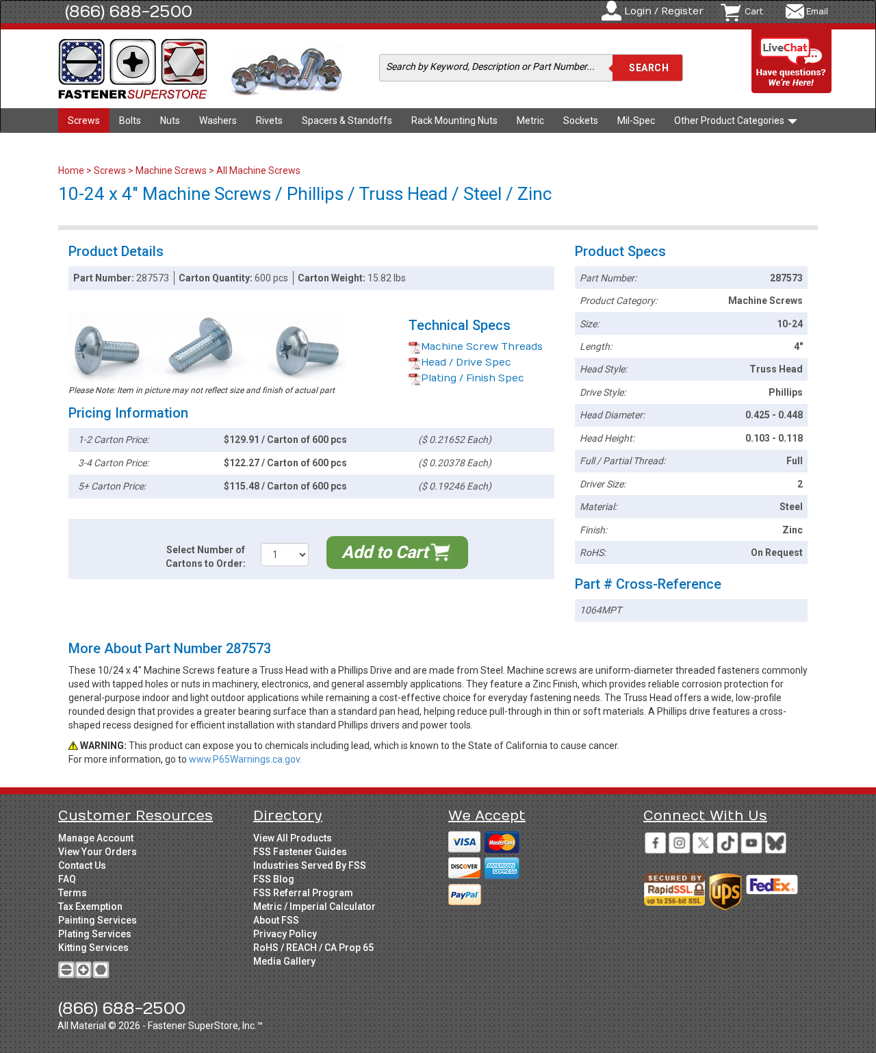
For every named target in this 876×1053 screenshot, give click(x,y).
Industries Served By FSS (309, 865)
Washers (218, 120)
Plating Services (94, 933)
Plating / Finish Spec (472, 378)
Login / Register (664, 11)
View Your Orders (97, 851)
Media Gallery (284, 961)
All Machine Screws (258, 170)
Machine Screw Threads (482, 347)
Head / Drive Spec (466, 362)
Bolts (130, 120)
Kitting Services (93, 947)
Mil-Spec (636, 120)
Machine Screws (171, 170)
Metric (530, 120)
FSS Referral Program (303, 892)
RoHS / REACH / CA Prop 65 (313, 947)
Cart (754, 11)
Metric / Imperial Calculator (314, 906)
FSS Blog (273, 879)
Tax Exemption (90, 906)
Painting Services (97, 920)
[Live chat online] (791, 62)
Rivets (269, 120)
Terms (72, 892)
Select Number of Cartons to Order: (206, 556)
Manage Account (95, 838)
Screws (84, 120)
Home (72, 170)
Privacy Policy (285, 933)
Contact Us (82, 865)
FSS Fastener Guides (300, 851)
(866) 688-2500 (128, 11)
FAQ (67, 879)
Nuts (170, 120)
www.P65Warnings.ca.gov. (245, 759)
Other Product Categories (730, 120)
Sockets (580, 120)
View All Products (292, 838)
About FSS (276, 920)
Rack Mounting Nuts (454, 120)
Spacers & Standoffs (347, 120)
